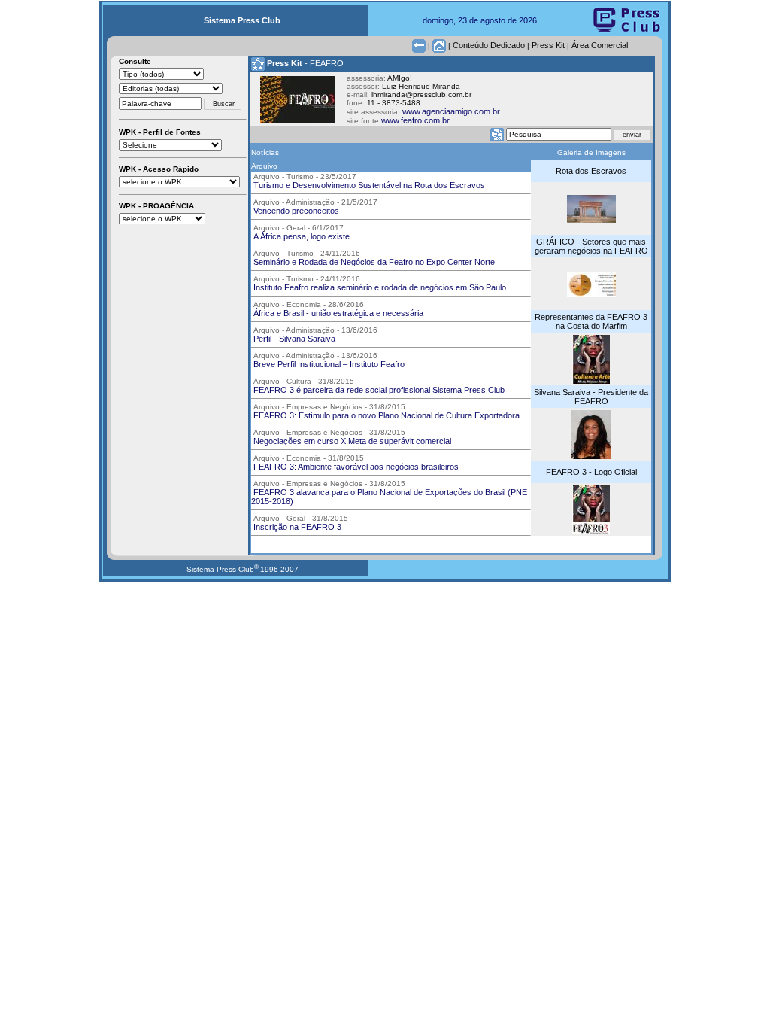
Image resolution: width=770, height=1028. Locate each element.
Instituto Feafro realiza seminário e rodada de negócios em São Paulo (378, 287)
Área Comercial (599, 45)
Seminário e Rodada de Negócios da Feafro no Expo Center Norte (373, 261)
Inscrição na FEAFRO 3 (296, 526)
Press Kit (548, 45)
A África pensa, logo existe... (303, 236)
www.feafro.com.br (415, 120)
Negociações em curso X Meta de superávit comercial (351, 441)
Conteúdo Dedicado (489, 45)
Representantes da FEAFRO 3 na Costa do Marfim (591, 321)
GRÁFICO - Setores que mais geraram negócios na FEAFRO (591, 246)
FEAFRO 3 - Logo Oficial (591, 471)
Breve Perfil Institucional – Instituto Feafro (328, 364)
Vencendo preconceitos (295, 210)
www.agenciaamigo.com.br (451, 111)
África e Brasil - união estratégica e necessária (337, 313)
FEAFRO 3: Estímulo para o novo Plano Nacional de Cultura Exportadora (385, 415)
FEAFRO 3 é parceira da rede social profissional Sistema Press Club (378, 389)
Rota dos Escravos (591, 170)
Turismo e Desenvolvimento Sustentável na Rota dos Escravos (368, 185)
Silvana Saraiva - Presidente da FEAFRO (591, 397)
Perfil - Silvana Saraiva (293, 338)
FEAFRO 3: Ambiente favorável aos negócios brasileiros (355, 466)
